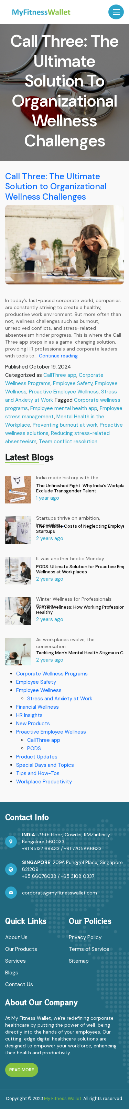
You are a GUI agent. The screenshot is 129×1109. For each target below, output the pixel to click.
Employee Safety (73, 383)
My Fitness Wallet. (63, 1098)
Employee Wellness (39, 690)
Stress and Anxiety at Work (59, 698)
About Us (16, 937)
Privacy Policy (85, 937)
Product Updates (36, 756)
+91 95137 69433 (41, 848)
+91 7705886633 (82, 848)
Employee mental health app (63, 408)
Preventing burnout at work (65, 424)
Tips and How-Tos (38, 773)
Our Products (21, 949)
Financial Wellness (37, 706)
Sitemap (79, 960)
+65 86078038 (39, 876)
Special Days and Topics (45, 765)
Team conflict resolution (68, 441)
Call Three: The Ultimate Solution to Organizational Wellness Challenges (56, 186)
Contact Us (19, 984)
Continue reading (58, 356)
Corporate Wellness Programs (52, 673)
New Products (33, 723)
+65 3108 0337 (77, 876)
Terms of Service (89, 949)
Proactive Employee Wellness (64, 391)
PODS (34, 748)
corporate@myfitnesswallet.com (59, 893)
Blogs (11, 972)
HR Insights (29, 715)
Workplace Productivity (44, 781)
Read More (21, 1070)
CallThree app (59, 375)
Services (15, 960)
